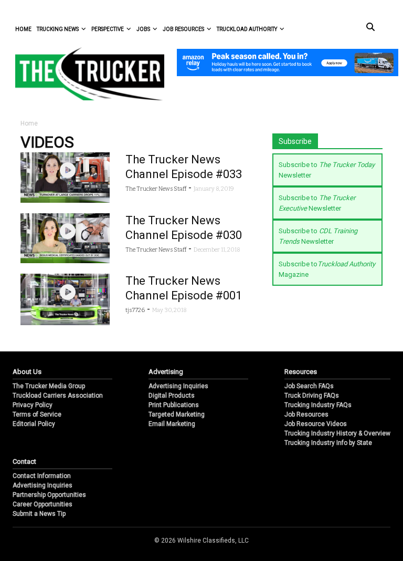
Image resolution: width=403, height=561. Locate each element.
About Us (27, 372)
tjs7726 (135, 310)
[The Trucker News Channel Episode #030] (65, 238)
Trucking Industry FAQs (318, 405)
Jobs (143, 29)
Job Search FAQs (309, 386)
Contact (24, 461)
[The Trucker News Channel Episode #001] (65, 299)
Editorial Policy (34, 424)
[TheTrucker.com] (84, 74)
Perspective (107, 29)
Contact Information (42, 476)
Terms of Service (37, 414)
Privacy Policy (32, 405)
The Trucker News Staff (155, 188)
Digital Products (172, 395)
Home (23, 29)
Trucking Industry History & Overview (337, 433)
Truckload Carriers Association (58, 395)
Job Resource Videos (315, 424)
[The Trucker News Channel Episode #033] (65, 177)
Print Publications (174, 405)
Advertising (166, 372)
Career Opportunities (42, 504)
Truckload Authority (247, 29)
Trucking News (58, 29)
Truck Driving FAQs (311, 395)
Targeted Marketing (177, 414)
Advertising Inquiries (178, 386)
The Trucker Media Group (49, 386)
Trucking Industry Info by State (328, 442)
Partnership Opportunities (49, 494)
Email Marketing (172, 424)
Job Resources (183, 29)
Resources (300, 372)
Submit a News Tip (39, 513)
